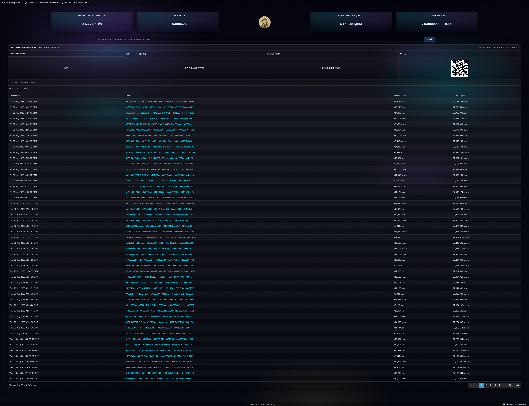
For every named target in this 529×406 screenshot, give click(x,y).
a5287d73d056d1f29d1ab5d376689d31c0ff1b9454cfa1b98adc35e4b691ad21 (160, 124)
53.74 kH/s (93, 24)
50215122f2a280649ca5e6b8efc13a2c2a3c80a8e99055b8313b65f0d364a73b (160, 232)
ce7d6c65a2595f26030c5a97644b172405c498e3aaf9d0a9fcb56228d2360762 (160, 260)
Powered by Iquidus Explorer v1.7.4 (263, 404)
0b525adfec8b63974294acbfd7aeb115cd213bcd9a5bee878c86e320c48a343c (160, 107)
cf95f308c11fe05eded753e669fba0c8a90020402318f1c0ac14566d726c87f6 (159, 226)
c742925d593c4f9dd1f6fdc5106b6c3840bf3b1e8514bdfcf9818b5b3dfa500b (159, 328)
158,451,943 (352, 24)
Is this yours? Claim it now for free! (498, 47)
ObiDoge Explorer (11, 2)
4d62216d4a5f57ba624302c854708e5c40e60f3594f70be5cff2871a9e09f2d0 (159, 254)
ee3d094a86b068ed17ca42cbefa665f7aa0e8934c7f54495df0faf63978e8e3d (159, 181)
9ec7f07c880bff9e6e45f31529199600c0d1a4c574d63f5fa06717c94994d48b (159, 316)
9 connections (520, 404)
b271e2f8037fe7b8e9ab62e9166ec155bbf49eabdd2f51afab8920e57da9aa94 (159, 322)
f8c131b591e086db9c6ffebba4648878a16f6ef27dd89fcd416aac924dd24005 (159, 345)
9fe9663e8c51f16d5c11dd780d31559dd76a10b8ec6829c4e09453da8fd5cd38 (160, 175)
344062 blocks (508, 404)
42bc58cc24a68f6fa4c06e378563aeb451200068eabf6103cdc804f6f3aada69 (159, 333)
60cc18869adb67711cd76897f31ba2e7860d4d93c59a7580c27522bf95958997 (160, 305)
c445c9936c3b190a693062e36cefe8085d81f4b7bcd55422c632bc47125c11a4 (160, 311)
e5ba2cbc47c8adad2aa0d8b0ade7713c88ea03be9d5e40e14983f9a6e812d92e (160, 271)
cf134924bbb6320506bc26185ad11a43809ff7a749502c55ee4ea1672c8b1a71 (160, 186)
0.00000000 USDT (438, 24)
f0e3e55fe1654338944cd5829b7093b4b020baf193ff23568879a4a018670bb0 (159, 220)
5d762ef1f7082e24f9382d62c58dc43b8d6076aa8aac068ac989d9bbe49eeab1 (160, 130)
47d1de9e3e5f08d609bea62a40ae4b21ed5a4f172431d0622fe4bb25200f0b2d (160, 299)
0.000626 (179, 24)
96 (510, 385)
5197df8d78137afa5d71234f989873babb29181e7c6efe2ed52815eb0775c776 (160, 373)
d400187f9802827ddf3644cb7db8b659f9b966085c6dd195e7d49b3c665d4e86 (160, 101)
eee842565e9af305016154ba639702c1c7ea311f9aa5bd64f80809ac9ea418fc (159, 265)
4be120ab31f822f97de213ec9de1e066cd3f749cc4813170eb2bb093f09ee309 (159, 243)
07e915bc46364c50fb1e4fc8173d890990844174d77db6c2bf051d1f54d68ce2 (159, 294)
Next (517, 385)
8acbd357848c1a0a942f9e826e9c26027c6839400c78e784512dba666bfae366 (160, 203)
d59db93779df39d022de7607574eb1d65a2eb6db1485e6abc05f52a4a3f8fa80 (160, 147)
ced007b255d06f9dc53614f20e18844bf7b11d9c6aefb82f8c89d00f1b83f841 (159, 277)
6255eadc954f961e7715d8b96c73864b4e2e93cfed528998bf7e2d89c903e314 (160, 215)
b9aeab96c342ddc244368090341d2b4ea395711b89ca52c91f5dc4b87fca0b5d (160, 350)
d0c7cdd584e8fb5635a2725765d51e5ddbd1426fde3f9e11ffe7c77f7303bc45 (159, 379)
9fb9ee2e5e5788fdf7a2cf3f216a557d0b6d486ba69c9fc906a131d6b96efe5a (159, 282)
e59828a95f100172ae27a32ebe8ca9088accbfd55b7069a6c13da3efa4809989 (160, 164)
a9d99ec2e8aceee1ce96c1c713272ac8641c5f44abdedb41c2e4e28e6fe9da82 (160, 113)
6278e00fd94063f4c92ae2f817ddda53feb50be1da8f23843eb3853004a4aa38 (159, 158)
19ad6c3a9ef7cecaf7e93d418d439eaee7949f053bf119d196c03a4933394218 (159, 169)
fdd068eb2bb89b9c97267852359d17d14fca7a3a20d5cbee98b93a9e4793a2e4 (160, 209)
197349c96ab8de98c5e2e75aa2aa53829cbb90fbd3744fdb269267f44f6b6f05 (159, 356)
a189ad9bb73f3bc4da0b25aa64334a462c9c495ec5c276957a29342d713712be (160, 192)
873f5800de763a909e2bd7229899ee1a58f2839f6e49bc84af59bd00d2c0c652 (160, 141)
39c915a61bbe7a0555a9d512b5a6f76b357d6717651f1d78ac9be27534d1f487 (160, 362)
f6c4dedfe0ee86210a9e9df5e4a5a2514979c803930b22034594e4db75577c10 (160, 367)
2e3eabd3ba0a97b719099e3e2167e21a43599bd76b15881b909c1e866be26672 (161, 237)
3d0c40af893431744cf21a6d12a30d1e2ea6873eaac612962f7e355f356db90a (160, 118)
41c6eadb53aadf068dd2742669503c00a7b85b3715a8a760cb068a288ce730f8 (160, 339)
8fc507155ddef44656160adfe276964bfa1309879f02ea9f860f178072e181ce (159, 135)
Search (429, 39)
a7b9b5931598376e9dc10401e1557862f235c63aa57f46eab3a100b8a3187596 (160, 152)
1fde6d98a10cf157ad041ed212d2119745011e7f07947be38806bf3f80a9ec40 (159, 198)
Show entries (19, 89)
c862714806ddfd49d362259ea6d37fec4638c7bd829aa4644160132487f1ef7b (160, 248)
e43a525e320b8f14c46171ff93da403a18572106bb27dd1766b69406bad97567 (160, 288)
